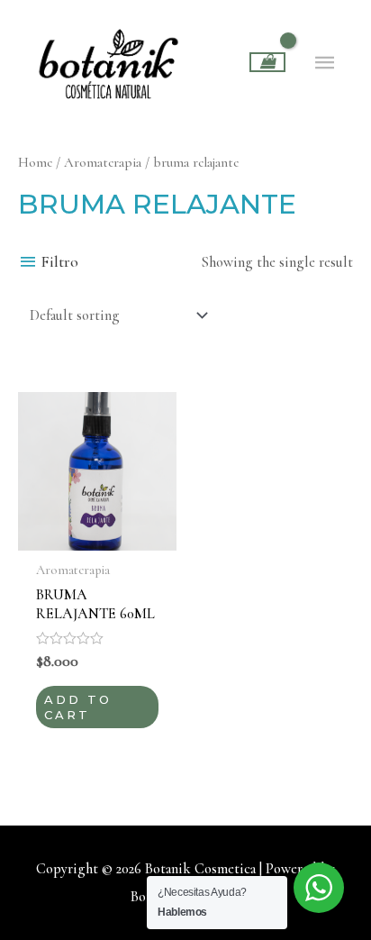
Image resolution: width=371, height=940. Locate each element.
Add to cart (78, 707)
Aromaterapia (102, 162)
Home (35, 162)
